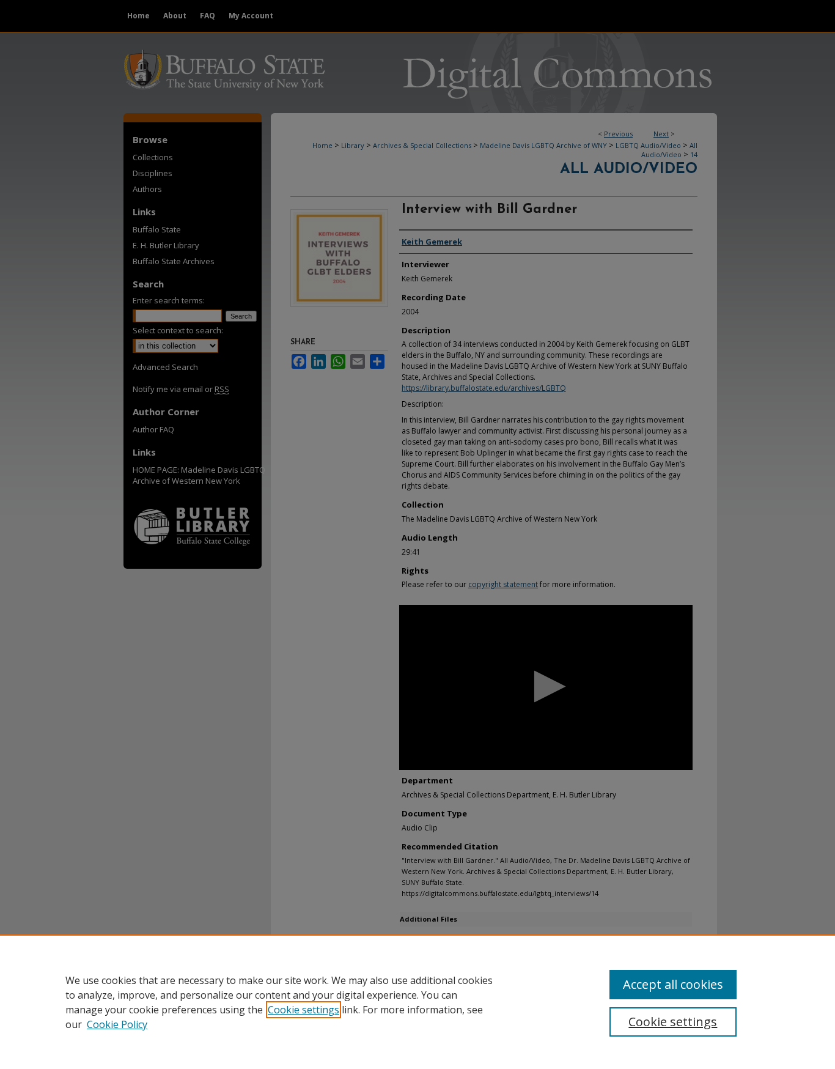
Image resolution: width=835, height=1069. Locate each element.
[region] (417, 1001)
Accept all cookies (673, 984)
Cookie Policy (117, 1024)
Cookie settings (303, 1009)
